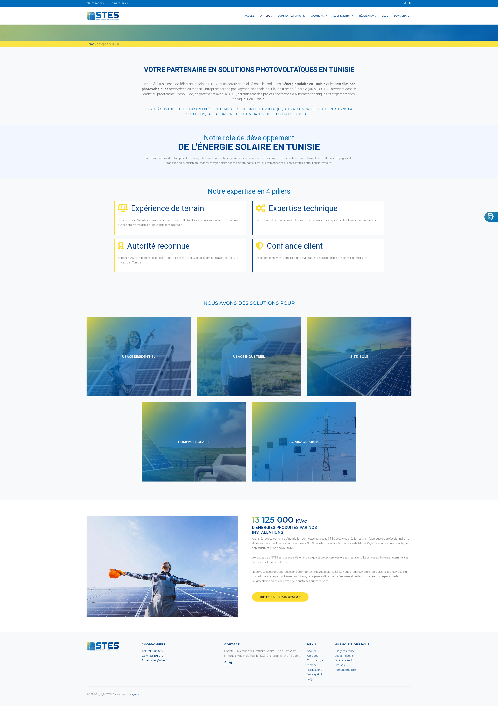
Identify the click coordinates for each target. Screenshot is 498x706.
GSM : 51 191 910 (120, 3)
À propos (266, 15)
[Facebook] (405, 3)
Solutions (317, 15)
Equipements (341, 15)
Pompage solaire (345, 669)
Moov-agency (132, 694)
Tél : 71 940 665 (95, 3)
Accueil (249, 15)
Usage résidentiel (345, 651)
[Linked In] (409, 3)
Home (90, 44)
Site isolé (340, 665)
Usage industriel (344, 655)
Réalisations (367, 15)
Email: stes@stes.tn (155, 660)
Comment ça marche (291, 15)
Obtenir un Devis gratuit (280, 596)
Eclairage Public (344, 660)
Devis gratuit (402, 15)
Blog (385, 15)
